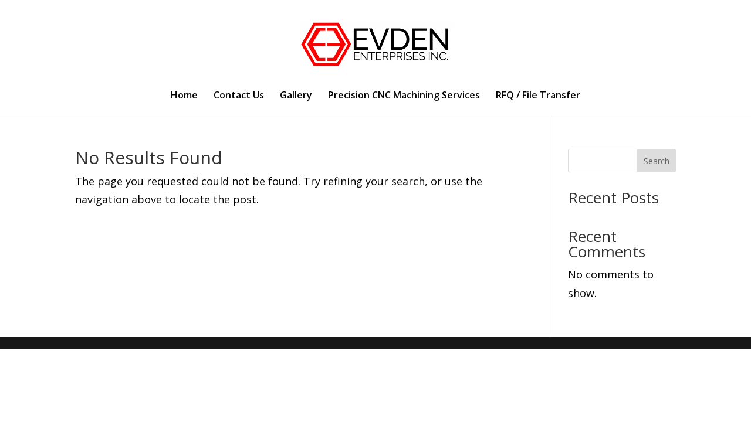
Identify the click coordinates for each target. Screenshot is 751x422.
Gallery (296, 96)
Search (656, 160)
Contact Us (239, 96)
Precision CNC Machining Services (404, 96)
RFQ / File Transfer (538, 96)
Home (184, 96)
